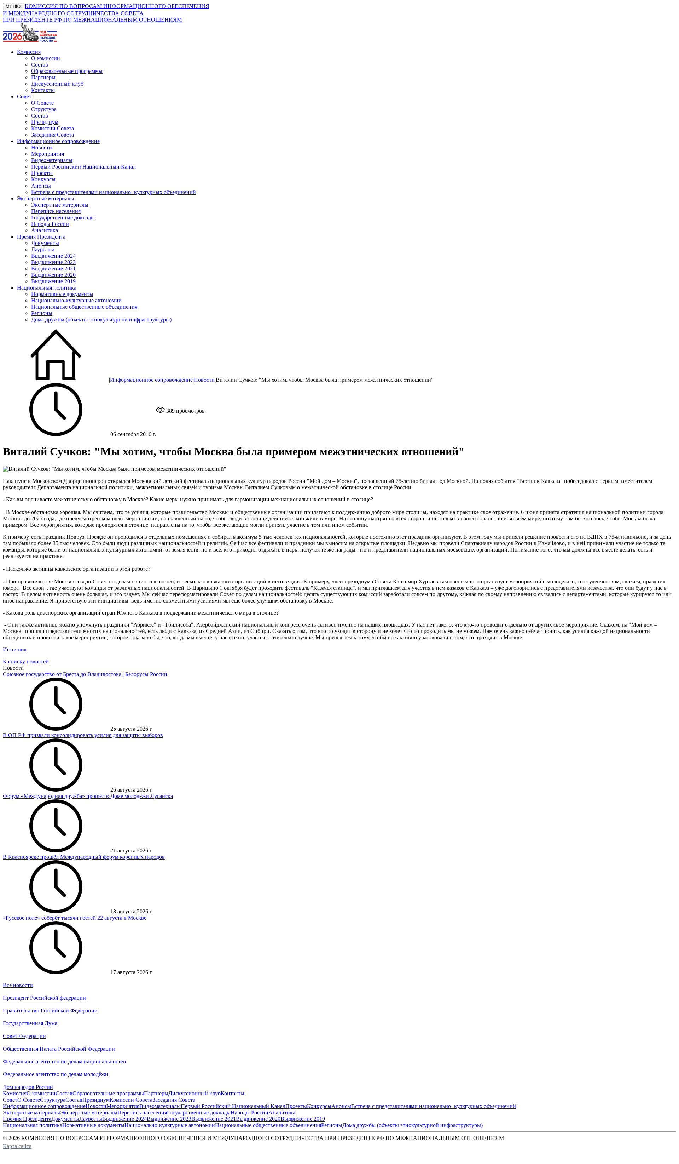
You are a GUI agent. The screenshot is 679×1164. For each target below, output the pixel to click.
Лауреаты (42, 249)
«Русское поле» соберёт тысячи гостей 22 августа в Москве (74, 918)
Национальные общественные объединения (84, 307)
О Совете (42, 103)
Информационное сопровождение (151, 380)
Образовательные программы (67, 71)
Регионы (41, 313)
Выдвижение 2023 (53, 262)
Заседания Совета (52, 135)
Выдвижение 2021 (53, 269)
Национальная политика (32, 1125)
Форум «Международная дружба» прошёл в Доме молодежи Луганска (88, 796)
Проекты (42, 173)
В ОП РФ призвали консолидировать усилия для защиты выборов (83, 735)
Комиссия (15, 1093)
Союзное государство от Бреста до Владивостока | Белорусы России (85, 674)
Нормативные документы (62, 294)
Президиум (44, 122)
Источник (15, 649)
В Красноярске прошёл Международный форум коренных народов (84, 857)
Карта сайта (17, 1146)
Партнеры (43, 77)
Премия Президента (27, 1119)
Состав (39, 65)
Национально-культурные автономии (76, 300)
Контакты (43, 90)
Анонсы (41, 186)
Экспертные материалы (59, 205)
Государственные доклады (63, 218)
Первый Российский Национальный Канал (83, 167)
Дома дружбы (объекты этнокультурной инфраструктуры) (101, 319)
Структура (44, 109)
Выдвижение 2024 (53, 256)
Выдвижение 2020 (53, 275)
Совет (10, 1100)
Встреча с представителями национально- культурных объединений (113, 192)
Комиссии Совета (52, 128)
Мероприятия (47, 154)
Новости (41, 147)
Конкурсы (43, 179)
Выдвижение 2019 (53, 281)
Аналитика (44, 230)
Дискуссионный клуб (57, 84)
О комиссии (45, 58)
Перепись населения (56, 211)
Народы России (50, 224)
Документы (45, 243)
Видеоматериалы (51, 160)
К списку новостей (26, 661)
